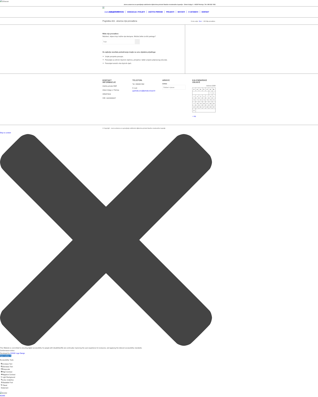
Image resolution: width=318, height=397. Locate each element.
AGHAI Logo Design (17, 353)
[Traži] (213, 11)
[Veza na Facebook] (103, 4)
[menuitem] (117, 11)
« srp (194, 116)
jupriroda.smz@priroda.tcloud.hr (143, 90)
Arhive (164, 84)
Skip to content (5, 132)
